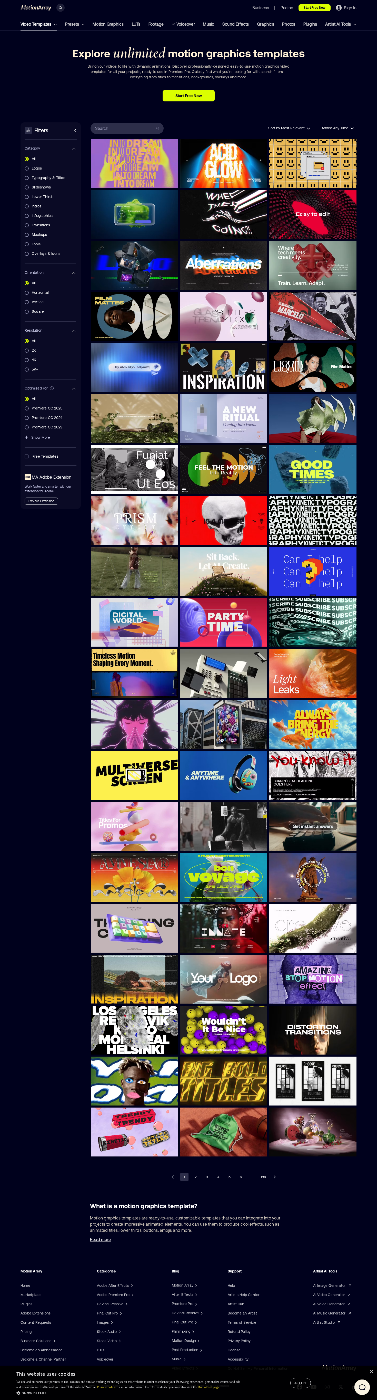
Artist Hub (236, 1304)
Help (231, 1285)
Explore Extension (41, 501)
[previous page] (173, 1177)
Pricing (26, 1332)
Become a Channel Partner (43, 1359)
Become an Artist (242, 1313)
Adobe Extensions (36, 1313)
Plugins (310, 24)
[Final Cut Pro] (195, 1322)
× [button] (371, 1372)
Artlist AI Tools (338, 24)
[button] (129, 1393)
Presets (72, 24)
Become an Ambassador (41, 1350)
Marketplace (31, 1295)
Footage (156, 24)
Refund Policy (239, 1332)
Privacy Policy (239, 1341)
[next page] (275, 1177)
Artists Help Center (244, 1295)
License (234, 1350)
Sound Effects (235, 24)
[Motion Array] (195, 1285)
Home (25, 1285)
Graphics (265, 24)
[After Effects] (195, 1294)
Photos (288, 24)
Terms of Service (242, 1322)
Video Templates (36, 24)
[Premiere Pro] (195, 1304)
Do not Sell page (208, 1387)
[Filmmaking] (193, 1331)
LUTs (136, 24)
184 (263, 1177)
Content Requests (36, 1322)
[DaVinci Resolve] (201, 1313)
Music (208, 24)
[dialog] (188, 1383)
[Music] (184, 1359)
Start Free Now (314, 7)
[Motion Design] (198, 1341)
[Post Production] (201, 1350)
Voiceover (185, 24)
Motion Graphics (108, 24)
